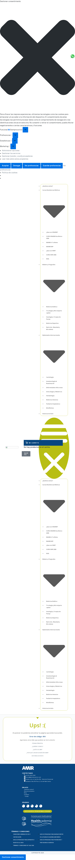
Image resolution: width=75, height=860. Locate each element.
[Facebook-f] (32, 806)
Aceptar (5, 166)
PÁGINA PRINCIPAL (37, 743)
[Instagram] (23, 806)
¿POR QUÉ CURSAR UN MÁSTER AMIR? (38, 753)
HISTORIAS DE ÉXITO (37, 756)
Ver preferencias (32, 166)
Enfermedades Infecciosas (54, 387)
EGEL (47, 259)
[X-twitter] (40, 806)
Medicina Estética (51, 307)
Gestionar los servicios (11, 153)
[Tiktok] (27, 806)
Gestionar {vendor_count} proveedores (17, 156)
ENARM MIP (49, 246)
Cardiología (50, 377)
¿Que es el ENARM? (52, 232)
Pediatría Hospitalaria (53, 404)
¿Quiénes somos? (47, 186)
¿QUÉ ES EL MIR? (37, 749)
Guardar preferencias (52, 166)
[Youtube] (36, 806)
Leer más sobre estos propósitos (15, 159)
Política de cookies (9, 173)
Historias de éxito (47, 414)
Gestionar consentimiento (13, 857)
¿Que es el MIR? (51, 251)
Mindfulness (50, 408)
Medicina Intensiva (52, 400)
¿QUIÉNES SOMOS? (37, 746)
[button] (37, 58)
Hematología (50, 396)
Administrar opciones (10, 150)
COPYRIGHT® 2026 (37, 853)
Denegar (16, 166)
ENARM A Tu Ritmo (52, 242)
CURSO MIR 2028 (51, 255)
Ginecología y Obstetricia (54, 392)
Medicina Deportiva (52, 323)
